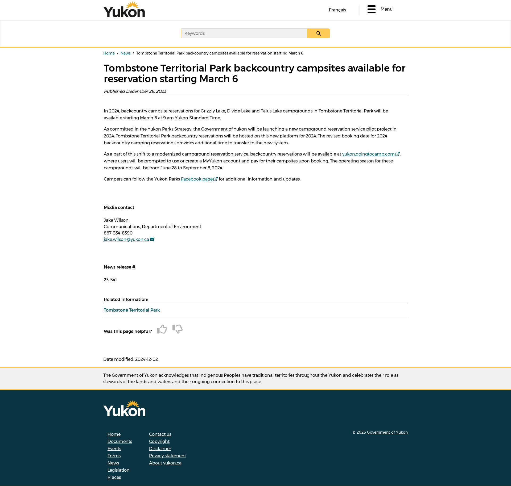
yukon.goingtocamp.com (368, 154)
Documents (120, 441)
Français (337, 9)
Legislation (119, 470)
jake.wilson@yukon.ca (126, 239)
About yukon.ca (165, 463)
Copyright (159, 441)
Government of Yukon (387, 432)
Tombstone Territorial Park (132, 310)
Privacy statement (167, 455)
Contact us (160, 434)
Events (114, 448)
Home (109, 53)
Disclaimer (160, 448)
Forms (114, 455)
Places (114, 477)
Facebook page (197, 179)
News (125, 53)
